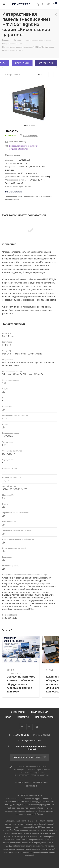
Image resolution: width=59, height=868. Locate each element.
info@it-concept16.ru (31, 740)
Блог (8, 717)
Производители (44, 717)
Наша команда (39, 712)
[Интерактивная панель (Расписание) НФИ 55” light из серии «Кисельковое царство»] (29, 102)
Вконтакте (22, 727)
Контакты (23, 717)
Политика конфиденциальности (32, 766)
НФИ (40, 74)
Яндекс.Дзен (37, 727)
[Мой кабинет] (48, 4)
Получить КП (22, 63)
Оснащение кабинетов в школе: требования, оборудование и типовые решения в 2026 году (21, 684)
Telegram (29, 727)
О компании (18, 712)
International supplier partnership (32, 782)
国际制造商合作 (31, 786)
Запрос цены (46, 63)
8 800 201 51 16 (21, 735)
